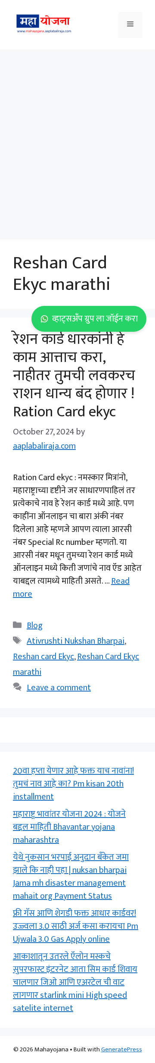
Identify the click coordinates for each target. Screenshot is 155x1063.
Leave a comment (59, 687)
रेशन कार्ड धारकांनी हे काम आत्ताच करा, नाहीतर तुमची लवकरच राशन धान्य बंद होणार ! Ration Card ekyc (74, 376)
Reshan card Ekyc (43, 656)
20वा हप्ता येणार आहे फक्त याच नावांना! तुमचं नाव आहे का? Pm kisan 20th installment (73, 784)
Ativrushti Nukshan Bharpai (75, 641)
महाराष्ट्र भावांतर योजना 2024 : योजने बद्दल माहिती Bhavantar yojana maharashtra (69, 827)
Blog (35, 625)
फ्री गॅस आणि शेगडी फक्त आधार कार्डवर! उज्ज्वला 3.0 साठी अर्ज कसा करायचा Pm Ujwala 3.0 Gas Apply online (75, 926)
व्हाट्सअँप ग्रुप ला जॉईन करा (95, 318)
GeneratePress (121, 1049)
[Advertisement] (77, 140)
